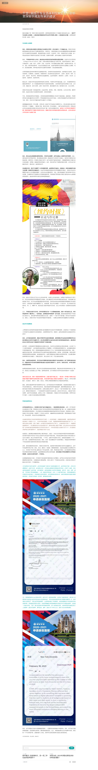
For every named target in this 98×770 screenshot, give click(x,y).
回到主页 (5, 3)
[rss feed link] (75, 762)
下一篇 (51, 754)
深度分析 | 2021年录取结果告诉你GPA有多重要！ (61, 757)
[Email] (73, 762)
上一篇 (24, 754)
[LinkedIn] (70, 762)
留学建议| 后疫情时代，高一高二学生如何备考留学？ (35, 757)
